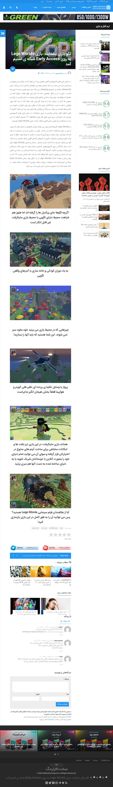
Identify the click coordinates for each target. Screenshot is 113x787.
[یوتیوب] (56, 547)
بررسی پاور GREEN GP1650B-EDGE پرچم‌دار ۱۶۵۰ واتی (92, 103)
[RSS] (66, 782)
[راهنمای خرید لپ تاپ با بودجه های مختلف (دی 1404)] (56, 740)
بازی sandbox (54, 528)
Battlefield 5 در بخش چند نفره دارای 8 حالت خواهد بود (62, 582)
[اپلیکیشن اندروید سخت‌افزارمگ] (63, 782)
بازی (61, 528)
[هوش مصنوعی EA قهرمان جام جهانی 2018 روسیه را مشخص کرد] (20, 571)
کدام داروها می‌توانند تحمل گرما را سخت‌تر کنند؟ (56, 613)
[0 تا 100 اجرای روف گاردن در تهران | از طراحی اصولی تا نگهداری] (104, 217)
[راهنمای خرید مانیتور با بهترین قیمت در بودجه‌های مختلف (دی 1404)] (94, 740)
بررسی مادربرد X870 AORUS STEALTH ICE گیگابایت (93, 126)
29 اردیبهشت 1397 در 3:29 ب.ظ (47, 627)
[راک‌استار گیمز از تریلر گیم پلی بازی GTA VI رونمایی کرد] (105, 57)
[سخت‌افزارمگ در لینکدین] (46, 782)
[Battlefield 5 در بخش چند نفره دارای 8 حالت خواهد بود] (61, 571)
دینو (42, 1)
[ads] (56, 17)
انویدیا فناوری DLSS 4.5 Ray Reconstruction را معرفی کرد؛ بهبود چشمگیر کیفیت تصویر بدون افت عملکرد (89, 68)
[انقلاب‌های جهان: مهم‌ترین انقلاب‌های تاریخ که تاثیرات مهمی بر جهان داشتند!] (94, 182)
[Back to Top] (56, 765)
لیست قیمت (47, 7)
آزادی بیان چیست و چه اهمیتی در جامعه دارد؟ (90, 234)
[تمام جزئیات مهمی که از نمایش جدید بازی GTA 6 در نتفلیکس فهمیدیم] (105, 46)
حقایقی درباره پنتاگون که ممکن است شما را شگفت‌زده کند (89, 208)
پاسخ (61, 635)
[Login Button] (4, 7)
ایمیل (37, 694)
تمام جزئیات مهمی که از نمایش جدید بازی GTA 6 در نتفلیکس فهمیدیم (89, 45)
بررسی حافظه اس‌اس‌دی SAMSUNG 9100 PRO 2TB (90, 114)
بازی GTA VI (104, 1)
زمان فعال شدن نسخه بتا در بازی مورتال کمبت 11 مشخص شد (42, 582)
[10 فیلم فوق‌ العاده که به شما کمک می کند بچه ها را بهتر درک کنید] (25, 606)
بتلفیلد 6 (49, 1)
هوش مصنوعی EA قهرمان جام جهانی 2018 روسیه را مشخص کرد (21, 582)
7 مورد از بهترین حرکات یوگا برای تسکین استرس (89, 225)
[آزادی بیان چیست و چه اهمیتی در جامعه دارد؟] (104, 234)
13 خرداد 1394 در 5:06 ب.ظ (48, 657)
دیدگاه (64, 621)
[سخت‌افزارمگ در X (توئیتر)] (50, 782)
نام (67, 694)
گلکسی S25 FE (92, 1)
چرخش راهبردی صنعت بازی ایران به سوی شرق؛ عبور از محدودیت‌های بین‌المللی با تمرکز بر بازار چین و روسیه (89, 79)
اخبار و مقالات (86, 7)
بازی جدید (44, 528)
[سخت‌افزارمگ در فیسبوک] (53, 782)
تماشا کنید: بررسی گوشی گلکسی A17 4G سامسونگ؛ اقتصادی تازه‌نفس (90, 137)
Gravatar (51, 719)
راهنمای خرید (61, 7)
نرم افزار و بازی (103, 26)
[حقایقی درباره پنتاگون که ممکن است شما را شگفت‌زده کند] (104, 208)
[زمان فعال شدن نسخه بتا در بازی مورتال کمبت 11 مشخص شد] (40, 571)
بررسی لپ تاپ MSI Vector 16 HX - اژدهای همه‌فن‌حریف (91, 148)
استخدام (79, 760)
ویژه (35, 7)
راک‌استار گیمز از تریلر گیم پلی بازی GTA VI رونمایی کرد (90, 57)
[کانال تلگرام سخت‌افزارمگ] (60, 782)
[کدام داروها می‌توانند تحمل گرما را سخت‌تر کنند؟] (56, 606)
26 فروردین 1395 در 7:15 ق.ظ (43, 641)
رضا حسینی (59, 73)
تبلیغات (87, 760)
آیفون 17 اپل (59, 1)
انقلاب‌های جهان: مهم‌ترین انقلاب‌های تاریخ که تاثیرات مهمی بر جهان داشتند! (96, 194)
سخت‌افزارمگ (105, 760)
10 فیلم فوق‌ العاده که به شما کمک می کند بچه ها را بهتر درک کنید (25, 613)
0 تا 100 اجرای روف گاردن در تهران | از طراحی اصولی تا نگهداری (89, 217)
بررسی (74, 7)
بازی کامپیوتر (35, 528)
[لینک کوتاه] (38, 73)
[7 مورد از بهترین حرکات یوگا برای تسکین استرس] (104, 226)
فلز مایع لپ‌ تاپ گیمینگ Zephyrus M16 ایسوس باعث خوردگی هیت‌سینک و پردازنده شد (40, 558)
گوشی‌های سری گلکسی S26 (75, 1)
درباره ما (95, 760)
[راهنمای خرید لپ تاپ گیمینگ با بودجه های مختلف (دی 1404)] (18, 740)
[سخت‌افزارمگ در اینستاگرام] (56, 782)
